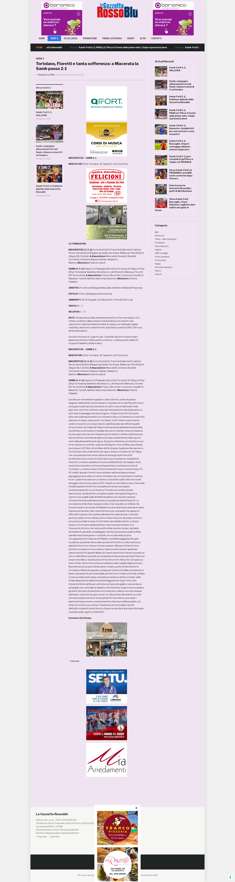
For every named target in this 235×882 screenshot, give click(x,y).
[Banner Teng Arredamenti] (106, 639)
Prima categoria (112, 38)
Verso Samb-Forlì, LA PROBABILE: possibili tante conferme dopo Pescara (180, 174)
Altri (143, 38)
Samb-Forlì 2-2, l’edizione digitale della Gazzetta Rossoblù (49, 189)
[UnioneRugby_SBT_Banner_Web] (106, 723)
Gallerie (158, 250)
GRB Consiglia (161, 253)
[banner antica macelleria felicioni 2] (106, 185)
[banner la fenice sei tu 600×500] (106, 686)
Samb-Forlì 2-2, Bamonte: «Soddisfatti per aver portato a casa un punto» (181, 129)
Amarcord (159, 235)
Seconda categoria (163, 267)
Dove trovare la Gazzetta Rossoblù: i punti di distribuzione (180, 188)
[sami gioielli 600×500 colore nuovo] (106, 222)
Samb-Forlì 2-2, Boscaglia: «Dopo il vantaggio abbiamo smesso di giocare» (179, 145)
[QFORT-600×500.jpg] (106, 103)
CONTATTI (156, 38)
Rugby (130, 38)
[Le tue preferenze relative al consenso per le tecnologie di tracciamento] (230, 877)
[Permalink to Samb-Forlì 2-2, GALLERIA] (49, 101)
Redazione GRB (46, 75)
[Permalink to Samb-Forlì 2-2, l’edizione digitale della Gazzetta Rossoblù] (49, 175)
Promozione (90, 38)
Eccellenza (70, 38)
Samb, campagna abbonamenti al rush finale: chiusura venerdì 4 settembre (49, 151)
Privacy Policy (42, 837)
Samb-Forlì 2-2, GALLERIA (44, 114)
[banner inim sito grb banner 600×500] (61, 18)
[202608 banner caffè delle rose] (117, 864)
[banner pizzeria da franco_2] (117, 828)
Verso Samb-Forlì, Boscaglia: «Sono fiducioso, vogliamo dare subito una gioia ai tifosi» (175, 205)
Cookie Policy (55, 837)
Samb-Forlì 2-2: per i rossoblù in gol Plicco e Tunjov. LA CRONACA (181, 159)
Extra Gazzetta (161, 246)
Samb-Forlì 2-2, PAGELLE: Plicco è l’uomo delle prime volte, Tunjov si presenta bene (102, 47)
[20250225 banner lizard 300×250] (106, 139)
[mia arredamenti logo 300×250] (106, 759)
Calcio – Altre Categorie (166, 239)
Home (42, 38)
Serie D (158, 274)
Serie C (54, 38)
